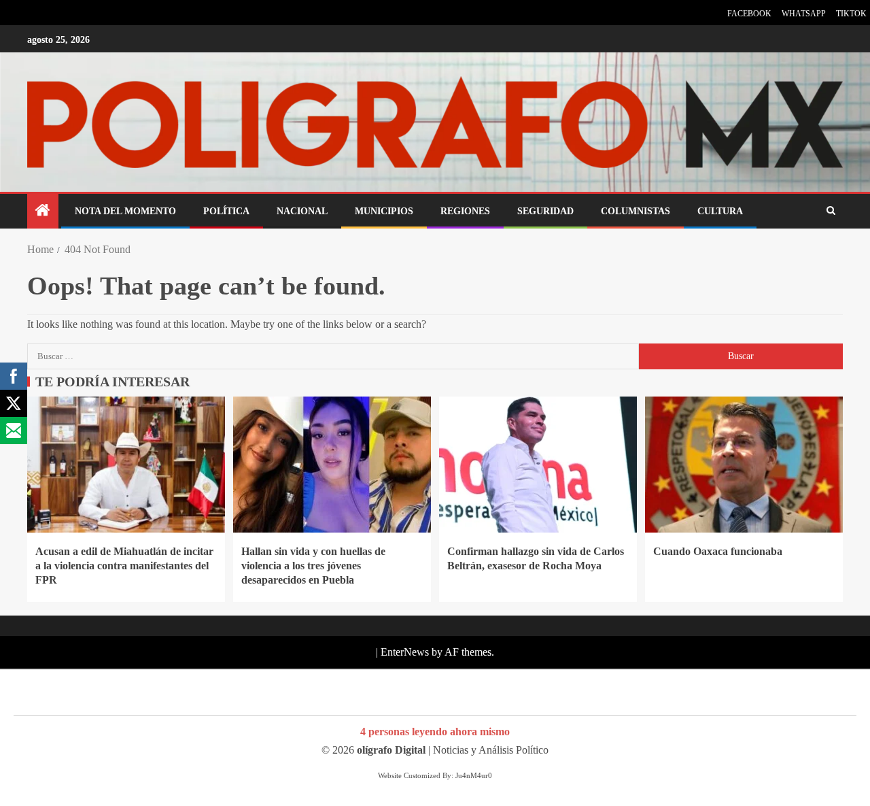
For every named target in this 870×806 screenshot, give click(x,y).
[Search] (830, 211)
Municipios (384, 211)
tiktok (851, 13)
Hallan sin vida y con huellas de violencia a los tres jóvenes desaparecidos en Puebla (313, 565)
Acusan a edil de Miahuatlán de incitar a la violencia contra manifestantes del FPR (124, 565)
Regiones (465, 211)
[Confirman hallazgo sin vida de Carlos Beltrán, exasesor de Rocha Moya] (538, 465)
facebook (749, 13)
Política (226, 211)
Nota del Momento (125, 211)
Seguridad (545, 211)
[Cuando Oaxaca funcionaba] (744, 465)
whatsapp (804, 13)
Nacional (302, 211)
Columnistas (635, 211)
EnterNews (405, 652)
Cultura (720, 211)
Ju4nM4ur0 (473, 775)
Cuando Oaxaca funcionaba (717, 551)
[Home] (42, 211)
